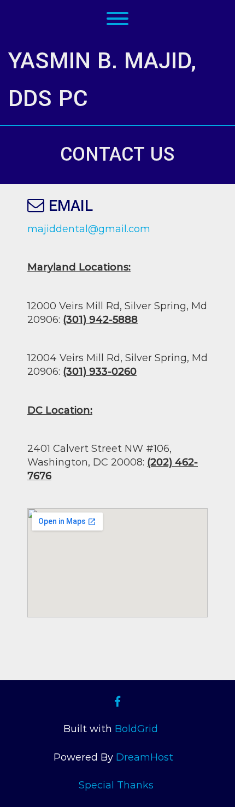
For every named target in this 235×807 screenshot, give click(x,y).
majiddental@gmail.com (88, 229)
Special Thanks (116, 785)
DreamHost (144, 757)
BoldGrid (136, 729)
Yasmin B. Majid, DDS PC (102, 80)
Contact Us (117, 154)
